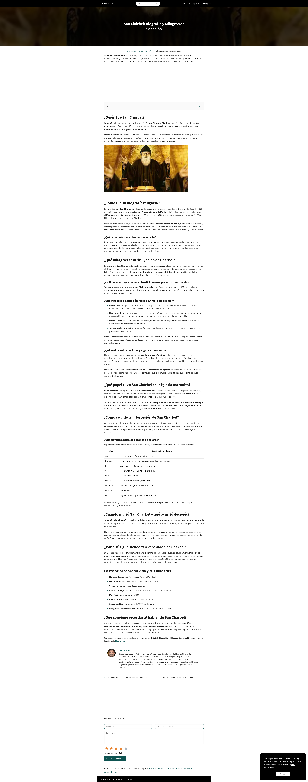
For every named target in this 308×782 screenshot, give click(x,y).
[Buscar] (157, 3)
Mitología (193, 3)
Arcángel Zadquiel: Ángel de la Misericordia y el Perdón (182, 677)
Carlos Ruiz (124, 650)
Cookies (111, 779)
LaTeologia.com (105, 3)
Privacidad (119, 779)
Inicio (183, 3)
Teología (205, 3)
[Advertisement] (154, 82)
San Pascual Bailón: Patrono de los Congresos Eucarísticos (126, 677)
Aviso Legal (102, 779)
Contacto (129, 779)
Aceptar (283, 774)
